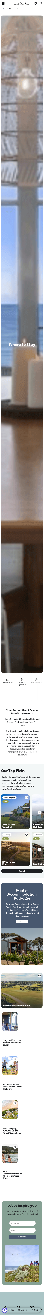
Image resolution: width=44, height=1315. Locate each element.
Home (5, 8)
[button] (39, 812)
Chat (36, 1310)
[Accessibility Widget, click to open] (4, 1310)
